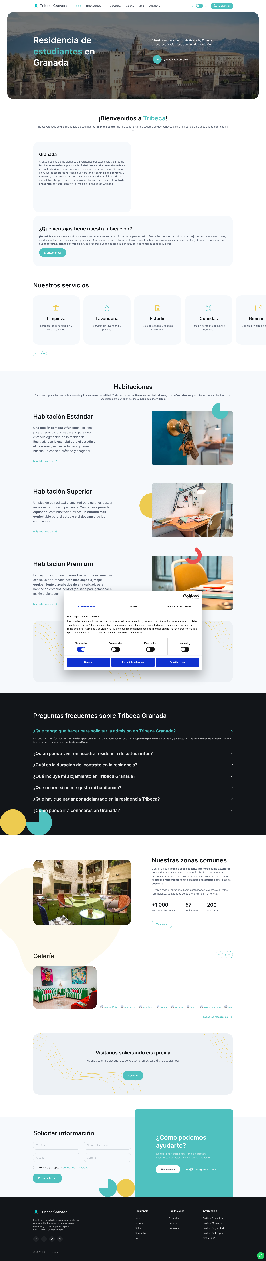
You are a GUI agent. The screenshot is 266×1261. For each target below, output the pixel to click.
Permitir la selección (133, 662)
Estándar (174, 1218)
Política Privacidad (213, 1218)
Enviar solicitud (47, 1178)
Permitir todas (177, 662)
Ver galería (161, 924)
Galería (130, 5)
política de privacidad (75, 1167)
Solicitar (133, 1075)
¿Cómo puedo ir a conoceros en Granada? (76, 810)
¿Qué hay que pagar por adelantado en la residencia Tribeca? (96, 799)
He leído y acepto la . (63, 1167)
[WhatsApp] (60, 1239)
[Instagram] (36, 1239)
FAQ (137, 1237)
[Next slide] (44, 353)
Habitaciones (94, 5)
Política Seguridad (213, 1228)
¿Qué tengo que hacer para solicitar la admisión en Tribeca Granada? (104, 731)
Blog (141, 5)
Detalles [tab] (133, 606)
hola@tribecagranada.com (200, 1169)
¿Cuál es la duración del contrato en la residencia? (85, 764)
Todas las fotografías (215, 1016)
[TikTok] (52, 1239)
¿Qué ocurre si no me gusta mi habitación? (77, 787)
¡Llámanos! (224, 5)
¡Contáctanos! (52, 252)
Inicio (138, 1218)
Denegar (88, 662)
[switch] (115, 649)
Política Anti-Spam (213, 1233)
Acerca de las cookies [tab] (179, 606)
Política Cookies (212, 1223)
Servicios (115, 5)
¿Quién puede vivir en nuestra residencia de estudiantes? (93, 753)
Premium (174, 1228)
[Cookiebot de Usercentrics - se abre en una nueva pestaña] (185, 596)
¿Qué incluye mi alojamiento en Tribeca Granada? (84, 776)
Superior (174, 1223)
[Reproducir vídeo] (157, 59)
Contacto (154, 5)
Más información (43, 461)
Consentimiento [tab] (86, 606)
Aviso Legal (209, 1237)
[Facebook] (44, 1239)
